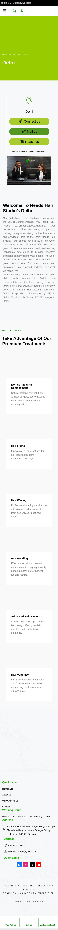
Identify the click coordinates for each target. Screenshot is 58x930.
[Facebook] (19, 864)
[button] (4, 11)
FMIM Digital (46, 893)
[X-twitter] (32, 864)
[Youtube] (38, 864)
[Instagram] (25, 864)
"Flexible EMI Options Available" (24, 3)
